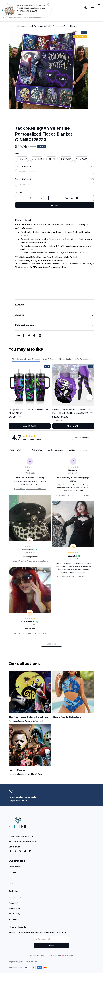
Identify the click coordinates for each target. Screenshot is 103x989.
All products (21, 26)
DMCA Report (32, 961)
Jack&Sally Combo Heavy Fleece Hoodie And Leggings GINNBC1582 (73, 495)
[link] (9, 10)
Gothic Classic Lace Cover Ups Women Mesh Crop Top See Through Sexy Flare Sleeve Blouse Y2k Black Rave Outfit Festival (73, 576)
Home (11, 26)
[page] (23, 797)
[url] (70, 955)
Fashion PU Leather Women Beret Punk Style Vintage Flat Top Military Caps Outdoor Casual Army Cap (30, 561)
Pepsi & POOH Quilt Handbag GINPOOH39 (30, 489)
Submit (51, 945)
